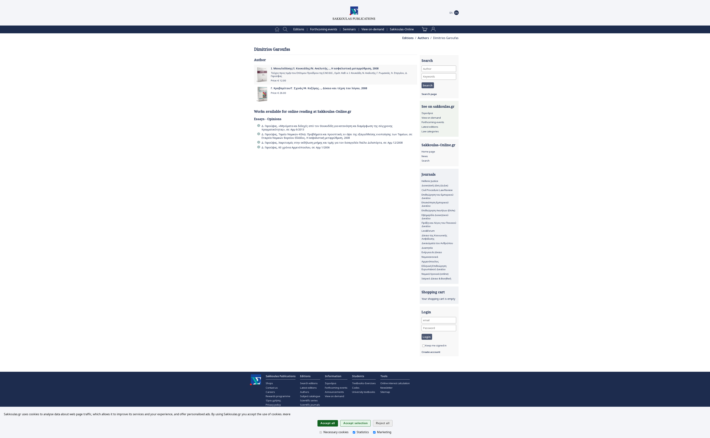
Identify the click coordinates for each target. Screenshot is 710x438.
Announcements (334, 392)
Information (333, 376)
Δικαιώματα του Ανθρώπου (437, 243)
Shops (269, 383)
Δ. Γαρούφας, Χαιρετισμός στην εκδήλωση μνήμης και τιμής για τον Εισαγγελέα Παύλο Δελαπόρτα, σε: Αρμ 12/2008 (332, 142)
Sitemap (385, 392)
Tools (383, 376)
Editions (298, 29)
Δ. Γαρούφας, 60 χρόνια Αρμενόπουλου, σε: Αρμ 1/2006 (295, 147)
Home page (428, 151)
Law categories (430, 131)
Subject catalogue (310, 396)
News (425, 156)
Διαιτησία (427, 247)
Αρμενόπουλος (430, 261)
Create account (431, 352)
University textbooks (363, 392)
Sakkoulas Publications (280, 376)
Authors (423, 38)
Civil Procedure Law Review (437, 190)
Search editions (309, 383)
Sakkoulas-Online (402, 29)
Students (358, 376)
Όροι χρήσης (273, 400)
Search (426, 160)
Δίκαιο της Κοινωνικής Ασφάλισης (434, 237)
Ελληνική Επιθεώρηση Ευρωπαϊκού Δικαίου (434, 267)
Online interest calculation (395, 383)
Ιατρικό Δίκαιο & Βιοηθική (436, 278)
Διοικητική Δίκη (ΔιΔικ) (435, 185)
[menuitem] (277, 29)
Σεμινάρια (427, 113)
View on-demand (372, 29)
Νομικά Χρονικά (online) (435, 274)
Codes (355, 387)
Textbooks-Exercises (364, 383)
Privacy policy (273, 404)
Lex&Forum (428, 230)
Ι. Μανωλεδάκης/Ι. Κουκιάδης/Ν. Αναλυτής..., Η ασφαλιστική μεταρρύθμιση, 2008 (324, 68)
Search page (429, 94)
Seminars (349, 29)
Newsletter (386, 387)
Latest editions (430, 126)
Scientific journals (310, 404)
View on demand (431, 117)
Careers (270, 392)
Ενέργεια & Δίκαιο (432, 252)
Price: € (278, 80)
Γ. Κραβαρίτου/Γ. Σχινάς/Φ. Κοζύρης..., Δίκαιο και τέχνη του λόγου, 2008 (319, 88)
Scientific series (309, 400)
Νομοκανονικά (430, 257)
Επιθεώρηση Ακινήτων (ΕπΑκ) (438, 210)
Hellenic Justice (430, 181)
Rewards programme (278, 396)
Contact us (272, 387)
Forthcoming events (323, 29)
